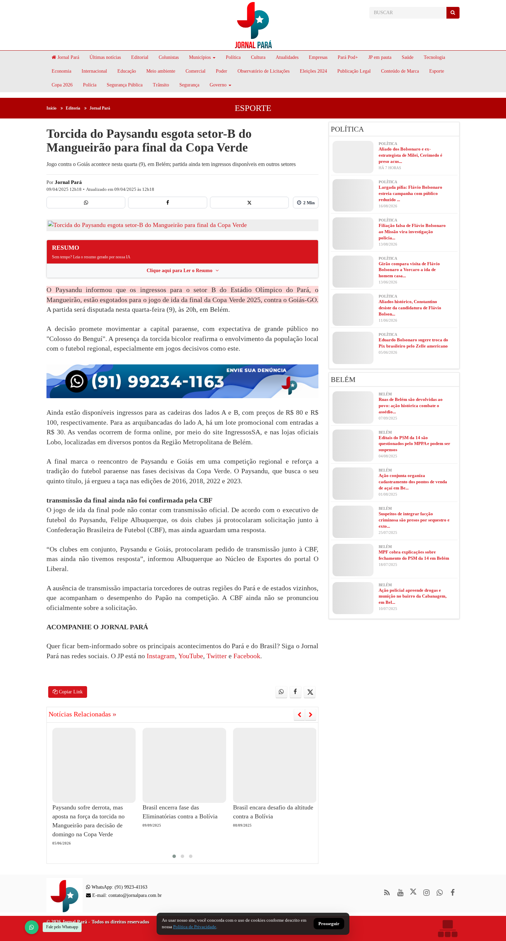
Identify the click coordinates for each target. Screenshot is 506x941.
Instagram (161, 656)
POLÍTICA (347, 129)
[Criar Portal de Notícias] (447, 928)
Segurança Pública (125, 84)
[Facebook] (167, 202)
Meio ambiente (160, 71)
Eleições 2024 (313, 71)
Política (233, 57)
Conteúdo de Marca (400, 71)
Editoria (73, 108)
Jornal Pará (67, 57)
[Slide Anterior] (299, 715)
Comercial (195, 71)
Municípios (200, 57)
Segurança (189, 84)
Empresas (318, 57)
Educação (126, 71)
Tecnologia (434, 57)
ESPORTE (253, 108)
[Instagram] (426, 893)
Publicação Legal (354, 71)
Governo (218, 84)
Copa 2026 (62, 84)
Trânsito (161, 84)
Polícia (89, 84)
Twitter (216, 656)
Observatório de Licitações (263, 71)
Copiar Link (70, 691)
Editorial (139, 57)
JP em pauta (379, 57)
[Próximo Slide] (310, 715)
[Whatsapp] (85, 202)
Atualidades (287, 57)
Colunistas (169, 57)
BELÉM (343, 379)
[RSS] (387, 893)
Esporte (436, 71)
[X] (249, 202)
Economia (61, 71)
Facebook (246, 656)
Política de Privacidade (194, 926)
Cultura (258, 57)
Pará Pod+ (348, 57)
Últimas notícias (105, 57)
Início (51, 108)
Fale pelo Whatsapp (62, 926)
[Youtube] (400, 893)
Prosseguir (328, 924)
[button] (174, 856)
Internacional (94, 71)
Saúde (407, 57)
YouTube (190, 656)
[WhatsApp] (32, 927)
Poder (221, 71)
